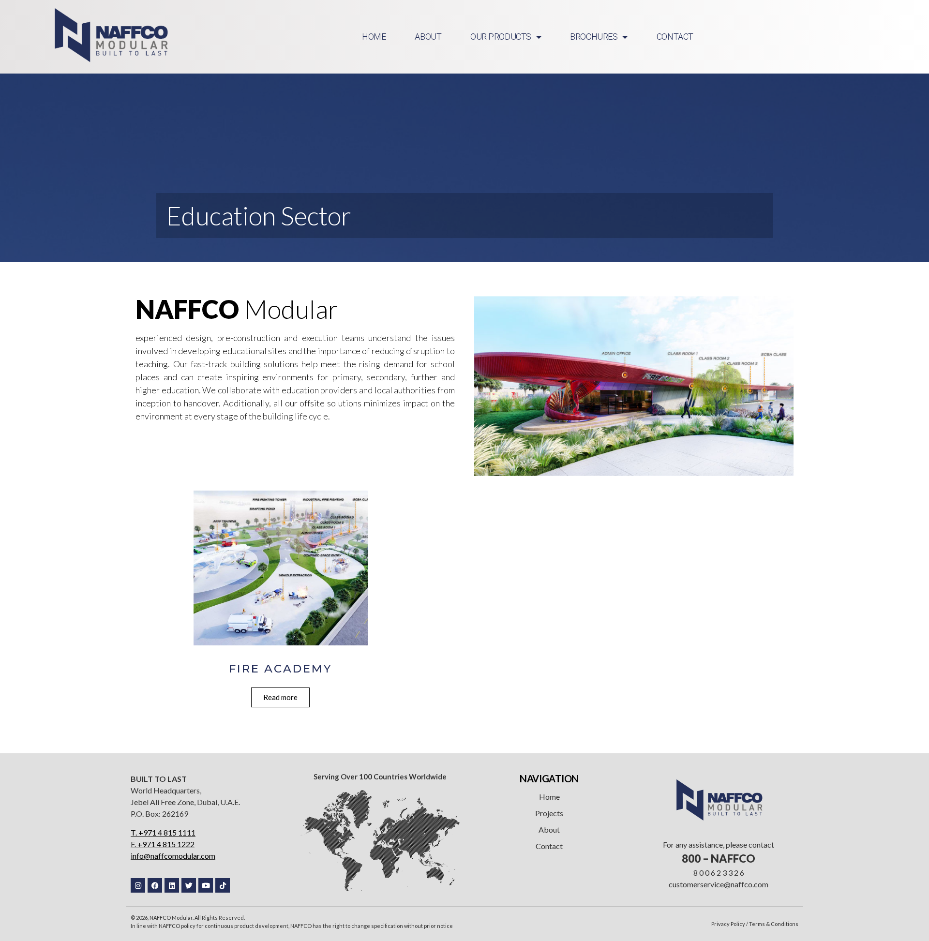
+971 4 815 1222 (166, 844)
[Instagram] (138, 885)
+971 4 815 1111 (166, 832)
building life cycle (295, 416)
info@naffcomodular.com (173, 855)
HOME (374, 36)
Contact (549, 846)
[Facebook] (155, 885)
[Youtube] (205, 885)
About (549, 829)
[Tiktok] (222, 885)
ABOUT (428, 36)
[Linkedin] (172, 885)
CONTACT (675, 36)
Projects (549, 813)
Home (549, 796)
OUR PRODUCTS (500, 36)
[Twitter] (188, 885)
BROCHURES (593, 36)
